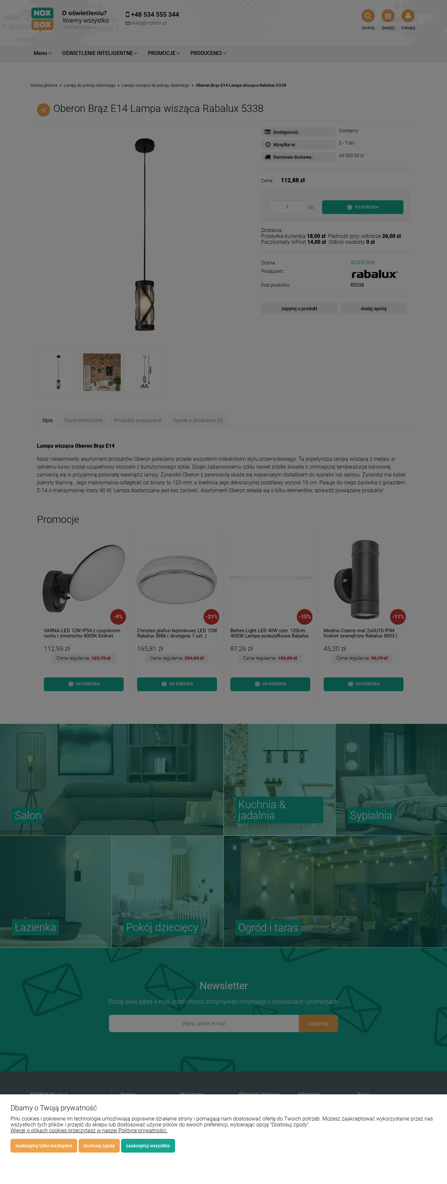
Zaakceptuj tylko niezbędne (43, 1145)
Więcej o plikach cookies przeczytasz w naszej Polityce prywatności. (89, 1130)
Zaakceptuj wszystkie (148, 1145)
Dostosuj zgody (99, 1145)
